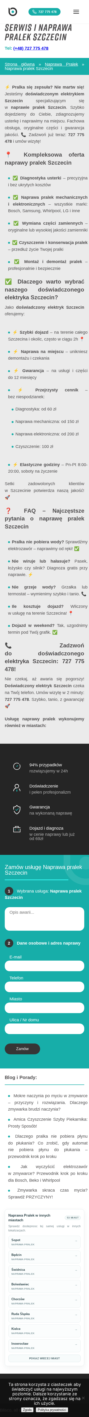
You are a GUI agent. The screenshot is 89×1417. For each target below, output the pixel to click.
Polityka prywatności (52, 1410)
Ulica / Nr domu (24, 1020)
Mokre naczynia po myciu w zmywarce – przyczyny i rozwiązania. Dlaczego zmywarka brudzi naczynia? (48, 1102)
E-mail (15, 957)
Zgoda (27, 1410)
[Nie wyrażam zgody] (83, 1398)
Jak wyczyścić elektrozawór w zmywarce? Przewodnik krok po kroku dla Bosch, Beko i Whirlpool (48, 1173)
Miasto (15, 999)
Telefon (16, 978)
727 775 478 (47, 12)
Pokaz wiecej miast (44, 1358)
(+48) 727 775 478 (30, 48)
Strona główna (20, 64)
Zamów (22, 1049)
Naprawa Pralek (61, 64)
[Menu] (76, 12)
